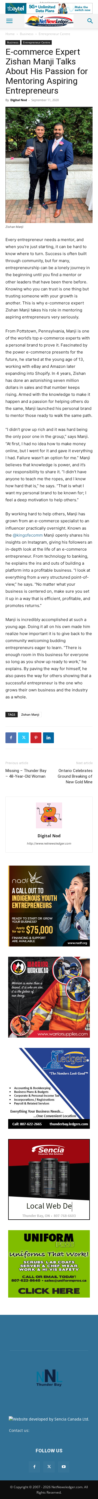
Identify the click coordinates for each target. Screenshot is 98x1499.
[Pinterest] (35, 737)
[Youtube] (63, 1467)
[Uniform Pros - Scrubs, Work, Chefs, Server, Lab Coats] (49, 1264)
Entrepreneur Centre (54, 34)
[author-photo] (49, 828)
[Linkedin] (48, 737)
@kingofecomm (28, 535)
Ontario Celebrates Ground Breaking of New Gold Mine (75, 776)
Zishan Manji (30, 714)
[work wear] (49, 997)
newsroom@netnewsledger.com (59, 1430)
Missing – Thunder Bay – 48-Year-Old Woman (25, 773)
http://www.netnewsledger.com (49, 843)
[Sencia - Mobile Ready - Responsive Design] (49, 1179)
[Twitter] (23, 737)
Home (10, 34)
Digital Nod (18, 100)
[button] (9, 21)
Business (26, 34)
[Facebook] (10, 737)
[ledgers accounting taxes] (49, 1088)
